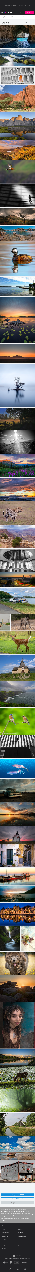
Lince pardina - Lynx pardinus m (17, 627)
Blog (3, 1229)
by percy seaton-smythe (6, 1181)
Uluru (2, 108)
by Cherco (3, 757)
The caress (4, 775)
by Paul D (3, 586)
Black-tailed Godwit (7, 180)
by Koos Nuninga (4, 924)
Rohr (2, 82)
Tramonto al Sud (6, 498)
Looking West (5, 545)
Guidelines (5, 1236)
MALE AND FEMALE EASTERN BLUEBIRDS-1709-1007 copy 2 (12, 732)
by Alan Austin (4, 884)
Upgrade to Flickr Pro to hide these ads (17, 5)
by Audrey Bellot (4, 950)
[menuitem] (21, 12)
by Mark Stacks (4, 800)
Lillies (2, 340)
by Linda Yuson (4, 295)
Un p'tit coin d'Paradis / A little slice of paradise (12, 238)
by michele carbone (5, 499)
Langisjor (3, 63)
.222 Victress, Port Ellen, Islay (9, 882)
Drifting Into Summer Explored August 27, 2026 (12, 293)
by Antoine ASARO (5, 239)
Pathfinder (4, 222)
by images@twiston (5, 158)
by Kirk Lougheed (5, 546)
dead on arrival (5, 840)
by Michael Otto (4, 570)
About (4, 1226)
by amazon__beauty (5, 1158)
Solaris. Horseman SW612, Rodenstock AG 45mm (12, 899)
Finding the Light (6, 45)
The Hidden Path (5, 948)
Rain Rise (3, 823)
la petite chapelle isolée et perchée (11, 678)
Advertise (20, 1229)
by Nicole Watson (4, 652)
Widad (2, 1045)
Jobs (19, 1226)
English (4, 1239)
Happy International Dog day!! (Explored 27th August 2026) (12, 972)
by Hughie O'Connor (5, 64)
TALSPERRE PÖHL (6, 611)
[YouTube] (17, 1269)
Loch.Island (4, 404)
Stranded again (5, 1157)
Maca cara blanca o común (9, 273)
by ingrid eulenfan (5, 612)
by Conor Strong (4, 110)
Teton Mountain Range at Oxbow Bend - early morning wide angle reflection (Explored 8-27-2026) (13, 1062)
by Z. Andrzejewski (22, 950)
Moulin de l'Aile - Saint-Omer (9, 1133)
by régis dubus (4, 679)
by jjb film (3, 205)
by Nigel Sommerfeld (5, 901)
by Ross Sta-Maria (4, 824)
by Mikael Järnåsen (5, 341)
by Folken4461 (4, 523)
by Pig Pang (3, 83)
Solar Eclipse (4, 998)
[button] (27, 47)
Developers (5, 1233)
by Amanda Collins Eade (6, 973)
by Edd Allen (3, 224)
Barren (3, 799)
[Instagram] (25, 1269)
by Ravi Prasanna (5, 1087)
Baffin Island (4, 137)
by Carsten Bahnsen (5, 428)
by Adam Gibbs (4, 138)
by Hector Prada (4, 1111)
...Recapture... (5, 204)
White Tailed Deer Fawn (8, 651)
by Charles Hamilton (5, 1047)
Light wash (4, 157)
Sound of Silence (6, 1109)
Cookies (20, 1233)
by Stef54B (13, 629)
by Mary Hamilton (5, 406)
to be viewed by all (6, 864)
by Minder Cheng (4, 182)
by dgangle (3, 1063)
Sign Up (29, 12)
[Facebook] (10, 1269)
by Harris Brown (4, 733)
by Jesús (2, 706)
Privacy (20, 1245)
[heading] (8, 12)
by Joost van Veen (4, 361)
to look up (4, 569)
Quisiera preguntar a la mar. (9, 704)
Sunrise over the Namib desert (10, 360)
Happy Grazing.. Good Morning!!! (10, 1086)
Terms (4, 1248)
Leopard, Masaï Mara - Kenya (9, 521)
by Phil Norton (4, 1000)
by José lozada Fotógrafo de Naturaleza (9, 274)
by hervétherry (4, 1134)
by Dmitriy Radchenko (6, 452)
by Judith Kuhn (4, 842)
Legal (3, 1245)
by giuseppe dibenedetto (6, 865)
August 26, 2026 (18, 1195)
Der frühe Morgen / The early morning (12, 427)
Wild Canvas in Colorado (8, 474)
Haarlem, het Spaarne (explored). (10, 922)
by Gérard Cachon (5, 777)
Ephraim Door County (7, 584)
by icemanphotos (4, 47)
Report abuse (22, 1236)
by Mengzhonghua (5, 476)
